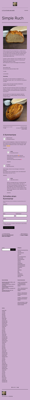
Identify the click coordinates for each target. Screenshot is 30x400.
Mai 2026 (3, 314)
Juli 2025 (3, 327)
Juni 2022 (3, 372)
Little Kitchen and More (8, 10)
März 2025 (4, 332)
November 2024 (4, 338)
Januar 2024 (4, 351)
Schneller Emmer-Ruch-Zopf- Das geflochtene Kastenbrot (7, 291)
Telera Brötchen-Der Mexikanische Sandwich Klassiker (7, 286)
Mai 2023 (3, 360)
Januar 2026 (4, 319)
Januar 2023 (4, 363)
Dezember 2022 (4, 364)
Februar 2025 (4, 334)
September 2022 (5, 368)
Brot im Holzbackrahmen (22, 256)
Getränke (19, 260)
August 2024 (4, 342)
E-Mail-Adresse (19, 213)
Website (4, 218)
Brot (18, 255)
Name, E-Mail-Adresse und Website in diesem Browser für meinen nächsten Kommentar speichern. (15, 224)
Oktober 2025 (4, 323)
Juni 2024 (3, 344)
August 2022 (4, 369)
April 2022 (3, 375)
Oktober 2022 (4, 367)
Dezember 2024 (4, 336)
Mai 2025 (3, 330)
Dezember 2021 (4, 380)
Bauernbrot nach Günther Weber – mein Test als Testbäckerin (8, 282)
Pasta (18, 268)
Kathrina (19, 292)
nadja (11, 151)
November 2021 (4, 381)
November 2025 (4, 322)
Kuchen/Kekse (20, 263)
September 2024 (5, 340)
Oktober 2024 (4, 339)
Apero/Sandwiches (21, 252)
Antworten (5, 148)
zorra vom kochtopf (21, 302)
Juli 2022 (3, 371)
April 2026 (3, 315)
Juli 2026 (3, 311)
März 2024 (4, 348)
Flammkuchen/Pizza (21, 259)
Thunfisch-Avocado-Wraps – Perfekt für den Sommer (8, 284)
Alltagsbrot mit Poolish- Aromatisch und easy (8, 289)
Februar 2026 (4, 318)
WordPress (11, 396)
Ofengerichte (20, 267)
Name (4, 213)
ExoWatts (19, 297)
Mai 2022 (3, 373)
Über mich (19, 276)
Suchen (3, 247)
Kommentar (5, 204)
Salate (19, 272)
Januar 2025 (4, 335)
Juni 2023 (3, 359)
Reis (18, 271)
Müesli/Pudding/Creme (21, 264)
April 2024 (3, 347)
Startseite (26, 10)
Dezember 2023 (4, 352)
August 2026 (4, 310)
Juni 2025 (3, 328)
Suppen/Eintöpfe (20, 275)
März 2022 (4, 376)
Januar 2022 (4, 379)
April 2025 (3, 331)
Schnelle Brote (20, 273)
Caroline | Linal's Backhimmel (22, 282)
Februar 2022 (4, 377)
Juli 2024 (3, 343)
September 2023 (5, 356)
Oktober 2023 (4, 355)
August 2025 (4, 326)
